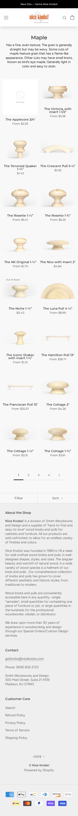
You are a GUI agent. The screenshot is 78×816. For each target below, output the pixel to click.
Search (10, 708)
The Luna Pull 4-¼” (57, 308)
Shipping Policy (16, 738)
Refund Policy (15, 715)
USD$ (37, 756)
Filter (19, 498)
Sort (56, 498)
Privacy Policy (15, 723)
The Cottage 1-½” (20, 451)
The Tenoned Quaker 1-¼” (20, 167)
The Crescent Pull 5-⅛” (57, 166)
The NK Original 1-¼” (20, 262)
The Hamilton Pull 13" (57, 355)
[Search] (65, 17)
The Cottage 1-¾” (57, 451)
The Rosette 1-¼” (20, 215)
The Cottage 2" (57, 404)
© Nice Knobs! (39, 765)
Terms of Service (17, 730)
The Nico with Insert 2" (57, 262)
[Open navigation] (6, 17)
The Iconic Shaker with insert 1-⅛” (20, 356)
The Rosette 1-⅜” (58, 215)
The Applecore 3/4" (20, 119)
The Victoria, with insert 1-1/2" (58, 110)
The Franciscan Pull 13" (20, 404)
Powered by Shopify (39, 770)
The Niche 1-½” (20, 308)
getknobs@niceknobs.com (24, 659)
